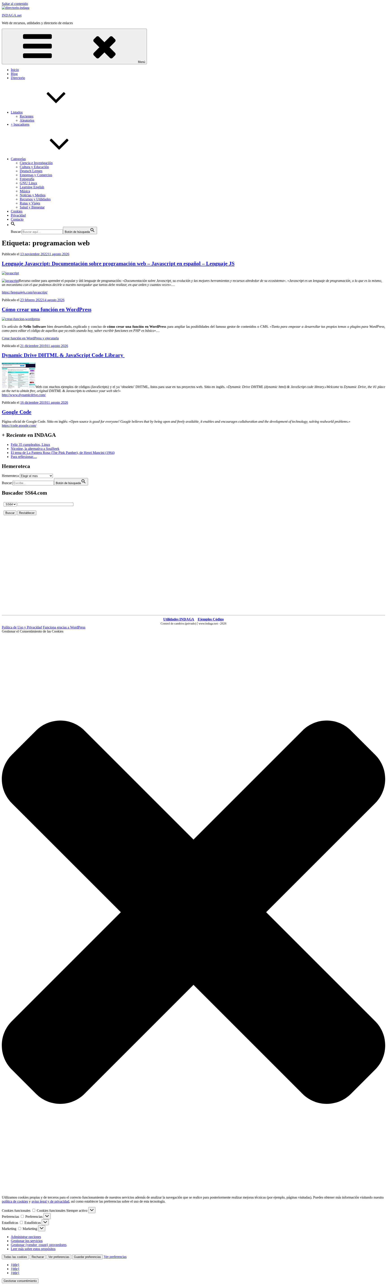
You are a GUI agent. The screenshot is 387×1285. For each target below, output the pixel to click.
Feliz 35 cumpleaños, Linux (30, 444)
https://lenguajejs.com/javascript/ (24, 292)
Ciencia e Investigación (36, 163)
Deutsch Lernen (31, 171)
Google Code (16, 412)
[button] (13, 225)
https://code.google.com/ (19, 425)
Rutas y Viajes (30, 203)
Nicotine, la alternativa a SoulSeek (35, 449)
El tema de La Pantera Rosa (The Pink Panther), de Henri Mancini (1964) (63, 453)
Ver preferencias (58, 1257)
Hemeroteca (10, 476)
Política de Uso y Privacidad (22, 627)
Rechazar (38, 1257)
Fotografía (27, 179)
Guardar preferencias (87, 1257)
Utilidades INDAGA (178, 619)
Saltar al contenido (15, 4)
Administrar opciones (26, 1237)
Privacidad (18, 215)
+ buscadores (20, 124)
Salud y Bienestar (32, 207)
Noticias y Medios (32, 195)
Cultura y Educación (34, 167)
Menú (141, 62)
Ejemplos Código (211, 619)
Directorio (18, 78)
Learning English (32, 187)
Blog (14, 74)
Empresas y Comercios (36, 175)
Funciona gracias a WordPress (64, 627)
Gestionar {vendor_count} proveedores (39, 1245)
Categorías (18, 159)
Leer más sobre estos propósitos (33, 1249)
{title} (15, 1265)
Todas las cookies (15, 1257)
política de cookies (15, 1201)
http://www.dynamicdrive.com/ (24, 395)
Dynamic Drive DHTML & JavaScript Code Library (63, 355)
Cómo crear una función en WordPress (46, 309)
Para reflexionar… (24, 457)
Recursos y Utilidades (35, 199)
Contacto (17, 219)
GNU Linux (28, 183)
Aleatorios (27, 120)
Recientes (26, 116)
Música (25, 191)
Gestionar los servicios (27, 1241)
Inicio (15, 70)
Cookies (16, 211)
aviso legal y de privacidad (50, 1201)
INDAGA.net (12, 15)
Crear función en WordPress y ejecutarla (30, 338)
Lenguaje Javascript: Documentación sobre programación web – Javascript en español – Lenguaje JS (118, 263)
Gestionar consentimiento (20, 1281)
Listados (17, 112)
